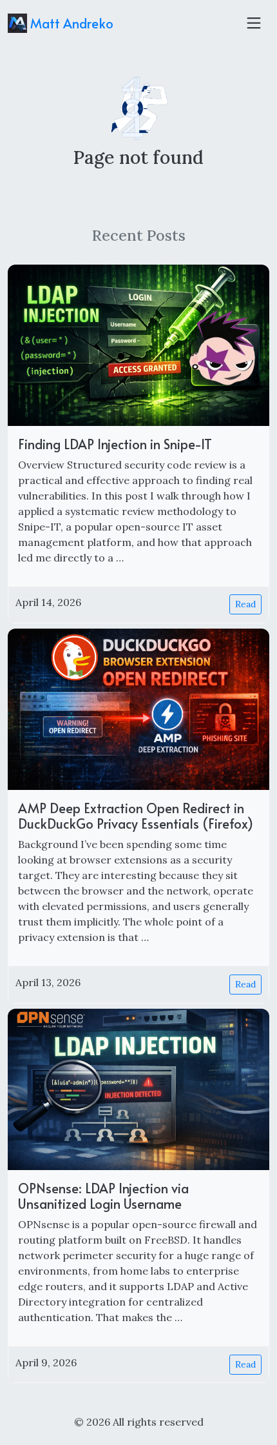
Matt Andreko (70, 23)
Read (245, 604)
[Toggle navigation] (253, 23)
